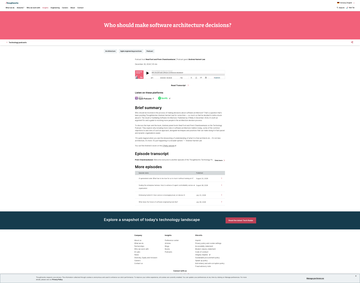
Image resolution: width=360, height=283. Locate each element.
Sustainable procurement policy (207, 258)
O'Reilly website (168, 146)
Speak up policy (201, 261)
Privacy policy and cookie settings (208, 243)
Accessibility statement (204, 246)
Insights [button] (45, 8)
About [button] (72, 8)
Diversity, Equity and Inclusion (145, 258)
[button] (219, 160)
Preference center (172, 240)
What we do (139, 243)
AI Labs (137, 252)
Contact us (138, 263)
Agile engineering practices (131, 51)
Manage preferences (315, 278)
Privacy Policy (57, 279)
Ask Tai (351, 8)
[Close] (356, 276)
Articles (168, 243)
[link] (221, 178)
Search (341, 8)
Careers (137, 261)
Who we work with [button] (33, 8)
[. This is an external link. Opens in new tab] (144, 98)
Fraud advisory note (203, 266)
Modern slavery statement (205, 249)
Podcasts (168, 252)
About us (137, 240)
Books (167, 249)
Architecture (110, 51)
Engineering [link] (55, 8)
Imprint (198, 240)
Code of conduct (201, 252)
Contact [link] (80, 8)
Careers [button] (65, 8)
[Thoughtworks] (12, 2)
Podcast (150, 51)
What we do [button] (10, 8)
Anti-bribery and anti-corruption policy (209, 263)
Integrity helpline (201, 255)
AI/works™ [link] (20, 8)
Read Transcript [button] (178, 85)
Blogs (167, 246)
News (136, 255)
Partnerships (139, 246)
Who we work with (141, 249)
